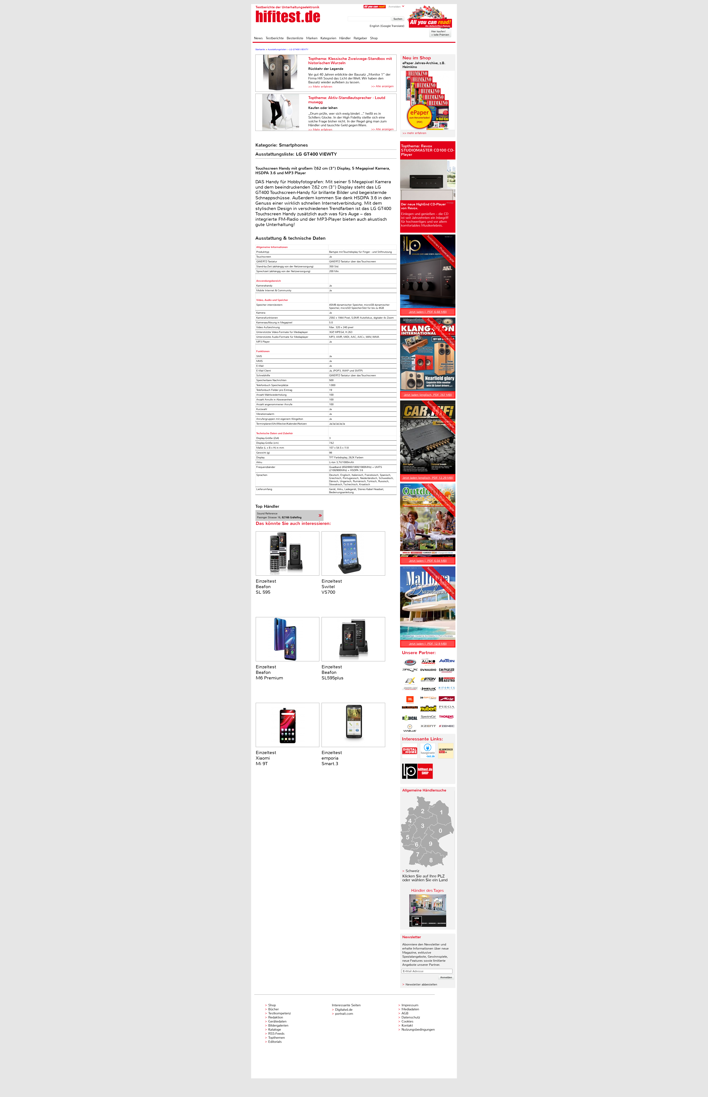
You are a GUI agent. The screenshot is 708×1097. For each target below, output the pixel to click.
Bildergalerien (278, 1025)
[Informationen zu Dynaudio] (428, 671)
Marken (311, 38)
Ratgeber (360, 38)
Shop (374, 38)
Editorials (275, 1041)
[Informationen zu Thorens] (447, 718)
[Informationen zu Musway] (410, 709)
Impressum (410, 1005)
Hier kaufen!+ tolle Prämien (440, 33)
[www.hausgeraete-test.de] (427, 761)
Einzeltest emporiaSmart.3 (332, 758)
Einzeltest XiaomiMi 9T (266, 758)
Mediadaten (410, 1009)
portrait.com (344, 1013)
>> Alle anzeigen (382, 86)
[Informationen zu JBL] (410, 700)
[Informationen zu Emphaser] (447, 671)
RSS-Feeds (276, 1033)
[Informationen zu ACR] (410, 662)
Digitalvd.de (344, 1009)
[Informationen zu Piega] (447, 709)
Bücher (273, 1009)
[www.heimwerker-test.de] (446, 761)
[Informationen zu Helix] (428, 690)
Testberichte (275, 38)
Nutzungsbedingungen (418, 1029)
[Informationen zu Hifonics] (447, 690)
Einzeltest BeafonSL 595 (266, 586)
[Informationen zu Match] (428, 700)
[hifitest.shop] (425, 782)
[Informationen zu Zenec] (447, 728)
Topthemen (276, 1037)
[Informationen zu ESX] (410, 681)
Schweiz (412, 871)
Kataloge (274, 1029)
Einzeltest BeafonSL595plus (332, 672)
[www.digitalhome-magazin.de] (409, 761)
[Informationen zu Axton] (447, 662)
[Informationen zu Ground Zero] (410, 690)
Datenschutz (411, 1017)
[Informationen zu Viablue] (410, 728)
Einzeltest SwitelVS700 (332, 586)
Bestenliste (295, 38)
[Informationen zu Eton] (428, 681)
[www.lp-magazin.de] (409, 782)
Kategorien (328, 38)
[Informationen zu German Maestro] (447, 681)
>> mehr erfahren (414, 133)
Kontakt (407, 1025)
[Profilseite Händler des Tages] (427, 926)
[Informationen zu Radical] (410, 718)
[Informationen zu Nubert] (428, 709)
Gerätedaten (277, 1021)
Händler (345, 38)
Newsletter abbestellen (421, 984)
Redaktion (275, 1017)
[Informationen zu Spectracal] (428, 718)
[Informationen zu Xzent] (428, 728)
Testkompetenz (279, 1013)
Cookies (407, 1021)
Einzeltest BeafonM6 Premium (269, 672)
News (258, 38)
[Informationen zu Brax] (410, 671)
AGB (405, 1013)
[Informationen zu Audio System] (428, 662)
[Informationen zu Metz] (447, 700)
